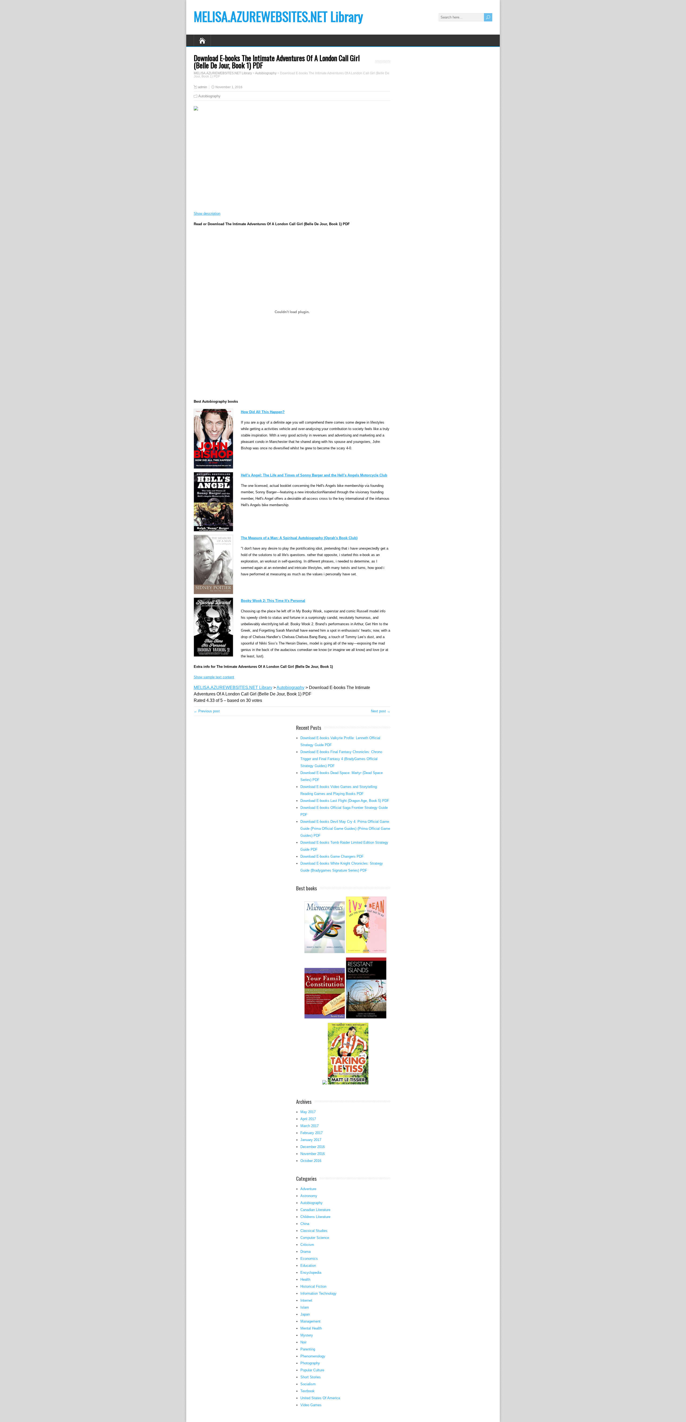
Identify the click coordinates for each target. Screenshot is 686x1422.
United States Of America (320, 1398)
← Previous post (207, 711)
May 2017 (308, 1112)
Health (305, 1279)
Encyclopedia (310, 1273)
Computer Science (314, 1238)
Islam (304, 1307)
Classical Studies (313, 1231)
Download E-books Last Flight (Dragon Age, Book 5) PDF (344, 801)
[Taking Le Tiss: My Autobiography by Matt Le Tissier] (348, 1084)
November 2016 (312, 1154)
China (304, 1224)
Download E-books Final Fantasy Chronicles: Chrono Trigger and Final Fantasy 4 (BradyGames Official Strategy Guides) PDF (341, 759)
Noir (303, 1342)
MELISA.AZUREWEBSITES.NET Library (278, 16)
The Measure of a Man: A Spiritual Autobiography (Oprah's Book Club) (299, 538)
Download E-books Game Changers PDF (332, 856)
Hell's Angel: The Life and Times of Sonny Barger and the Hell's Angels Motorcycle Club (314, 475)
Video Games (311, 1405)
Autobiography (209, 96)
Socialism (308, 1384)
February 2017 (311, 1133)
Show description (207, 214)
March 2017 (309, 1126)
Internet (306, 1300)
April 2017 (308, 1119)
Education (308, 1266)
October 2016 (310, 1161)
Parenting (307, 1349)
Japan (305, 1314)
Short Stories (310, 1377)
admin (202, 87)
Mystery (306, 1335)
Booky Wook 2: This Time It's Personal (273, 601)
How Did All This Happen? (263, 412)
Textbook (307, 1391)
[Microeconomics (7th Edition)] (324, 952)
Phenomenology (312, 1356)
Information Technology (318, 1293)
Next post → (380, 711)
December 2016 (312, 1147)
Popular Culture (312, 1370)
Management (310, 1321)
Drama (305, 1252)
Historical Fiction (313, 1286)
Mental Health (311, 1328)
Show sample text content (214, 677)
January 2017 (310, 1140)
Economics (309, 1259)
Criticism (307, 1245)
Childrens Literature (315, 1217)
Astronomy (308, 1196)
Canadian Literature (315, 1210)
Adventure (308, 1189)
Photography (310, 1363)
